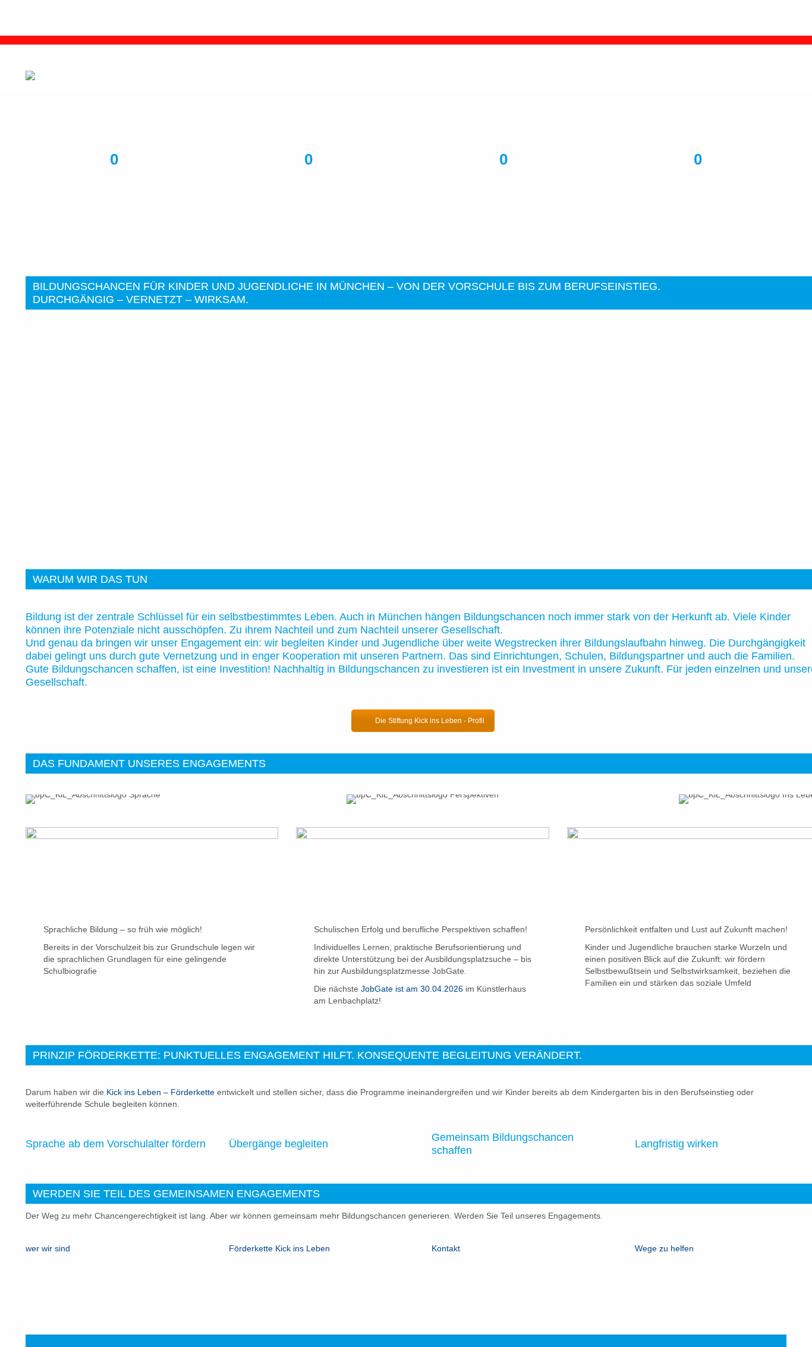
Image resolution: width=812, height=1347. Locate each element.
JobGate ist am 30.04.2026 (412, 988)
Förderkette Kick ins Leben (279, 1248)
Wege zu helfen (665, 1248)
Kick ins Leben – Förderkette (160, 1092)
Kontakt (446, 1248)
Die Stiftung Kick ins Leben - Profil (429, 721)
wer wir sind (48, 1248)
